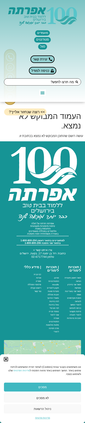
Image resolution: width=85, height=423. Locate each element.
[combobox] (42, 82)
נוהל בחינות (54, 305)
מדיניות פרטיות (42, 417)
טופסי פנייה (54, 311)
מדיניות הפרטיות (21, 370)
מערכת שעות (53, 291)
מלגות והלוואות (52, 325)
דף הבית (37, 274)
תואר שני (77, 284)
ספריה (38, 281)
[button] (6, 359)
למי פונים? (54, 308)
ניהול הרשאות (42, 409)
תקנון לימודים (53, 288)
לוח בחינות (54, 301)
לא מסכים (42, 398)
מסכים (42, 387)
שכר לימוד (54, 315)
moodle (55, 284)
